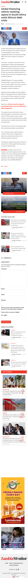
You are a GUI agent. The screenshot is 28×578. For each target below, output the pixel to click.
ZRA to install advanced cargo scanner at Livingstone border (18, 333)
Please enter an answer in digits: (10, 312)
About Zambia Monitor (16, 563)
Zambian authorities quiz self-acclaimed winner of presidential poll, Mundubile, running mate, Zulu (14, 440)
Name (3, 289)
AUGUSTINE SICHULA (17, 227)
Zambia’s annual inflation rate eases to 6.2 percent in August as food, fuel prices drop (18, 222)
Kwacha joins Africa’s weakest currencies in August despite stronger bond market (18, 236)
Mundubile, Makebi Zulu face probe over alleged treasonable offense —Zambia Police (14, 392)
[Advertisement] (14, 460)
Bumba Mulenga (10, 24)
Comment (4, 269)
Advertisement (14, 565)
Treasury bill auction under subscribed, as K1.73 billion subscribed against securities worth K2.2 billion (18, 349)
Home (6, 563)
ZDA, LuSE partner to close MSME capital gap (18, 247)
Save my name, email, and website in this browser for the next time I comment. (12, 308)
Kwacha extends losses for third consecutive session (19, 363)
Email (3, 294)
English (17, 576)
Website (3, 300)
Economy (3, 6)
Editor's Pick (6, 389)
